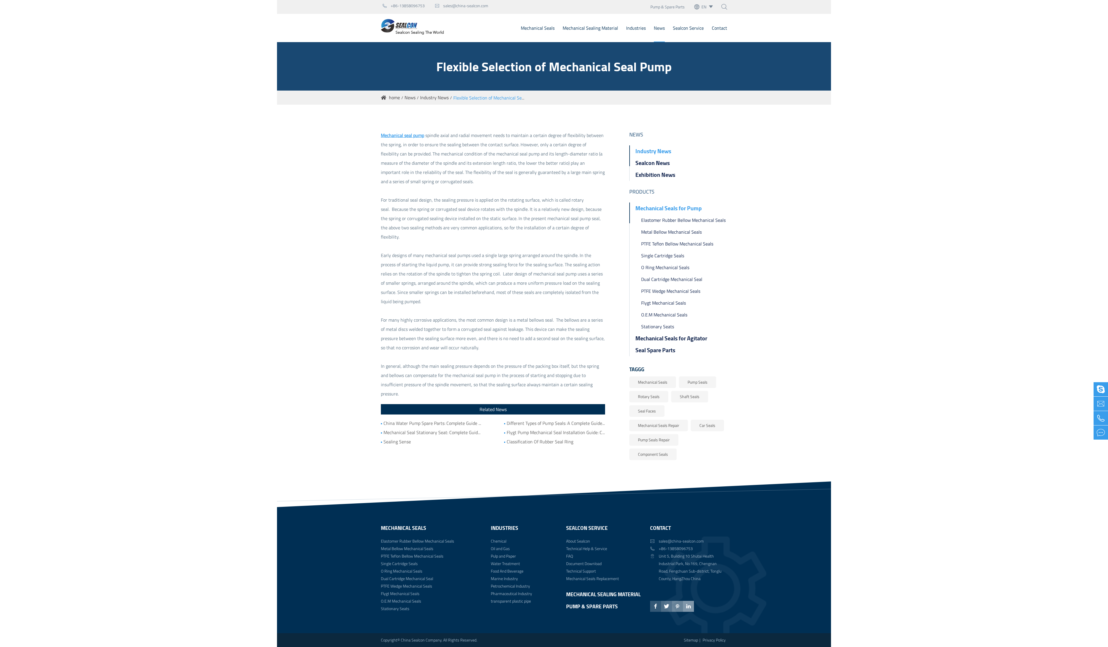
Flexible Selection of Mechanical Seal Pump (495, 97)
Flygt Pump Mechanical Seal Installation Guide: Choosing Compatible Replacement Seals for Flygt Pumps (556, 432)
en (703, 7)
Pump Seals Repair (654, 440)
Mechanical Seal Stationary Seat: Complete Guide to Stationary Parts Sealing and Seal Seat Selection (432, 432)
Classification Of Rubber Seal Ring (540, 442)
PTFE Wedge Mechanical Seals (670, 291)
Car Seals (707, 425)
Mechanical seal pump (402, 135)
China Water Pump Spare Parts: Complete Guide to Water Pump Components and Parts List (432, 423)
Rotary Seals (649, 396)
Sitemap (691, 640)
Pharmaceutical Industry (511, 593)
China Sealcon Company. (422, 640)
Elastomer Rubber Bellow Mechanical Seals (683, 220)
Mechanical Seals (538, 28)
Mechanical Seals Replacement (592, 578)
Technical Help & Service (586, 548)
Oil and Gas (500, 548)
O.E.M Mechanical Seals (664, 314)
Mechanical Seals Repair (658, 425)
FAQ (569, 556)
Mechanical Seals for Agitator (671, 338)
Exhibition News (655, 174)
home (394, 97)
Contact (719, 28)
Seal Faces (647, 411)
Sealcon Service (688, 28)
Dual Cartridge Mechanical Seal (671, 279)
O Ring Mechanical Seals (665, 267)
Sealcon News (652, 163)
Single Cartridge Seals (662, 255)
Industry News (434, 97)
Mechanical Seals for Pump (668, 208)
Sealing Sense (397, 442)
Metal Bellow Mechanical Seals (671, 231)
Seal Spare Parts (655, 350)
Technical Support (581, 571)
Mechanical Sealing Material (590, 28)
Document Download (584, 563)
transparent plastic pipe (511, 601)
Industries (636, 28)
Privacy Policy (714, 640)
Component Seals (653, 454)
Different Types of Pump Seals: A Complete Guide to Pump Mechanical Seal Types (556, 423)
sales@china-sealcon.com (461, 6)
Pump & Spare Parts (667, 7)
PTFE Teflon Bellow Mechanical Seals (677, 243)
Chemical (498, 541)
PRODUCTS (641, 192)
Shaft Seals (689, 396)
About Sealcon (578, 541)
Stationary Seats (657, 326)
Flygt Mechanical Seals (663, 302)
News (659, 28)
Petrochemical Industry (510, 586)
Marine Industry (504, 578)
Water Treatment (505, 563)
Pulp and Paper (503, 556)
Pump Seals (698, 382)
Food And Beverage (507, 571)
